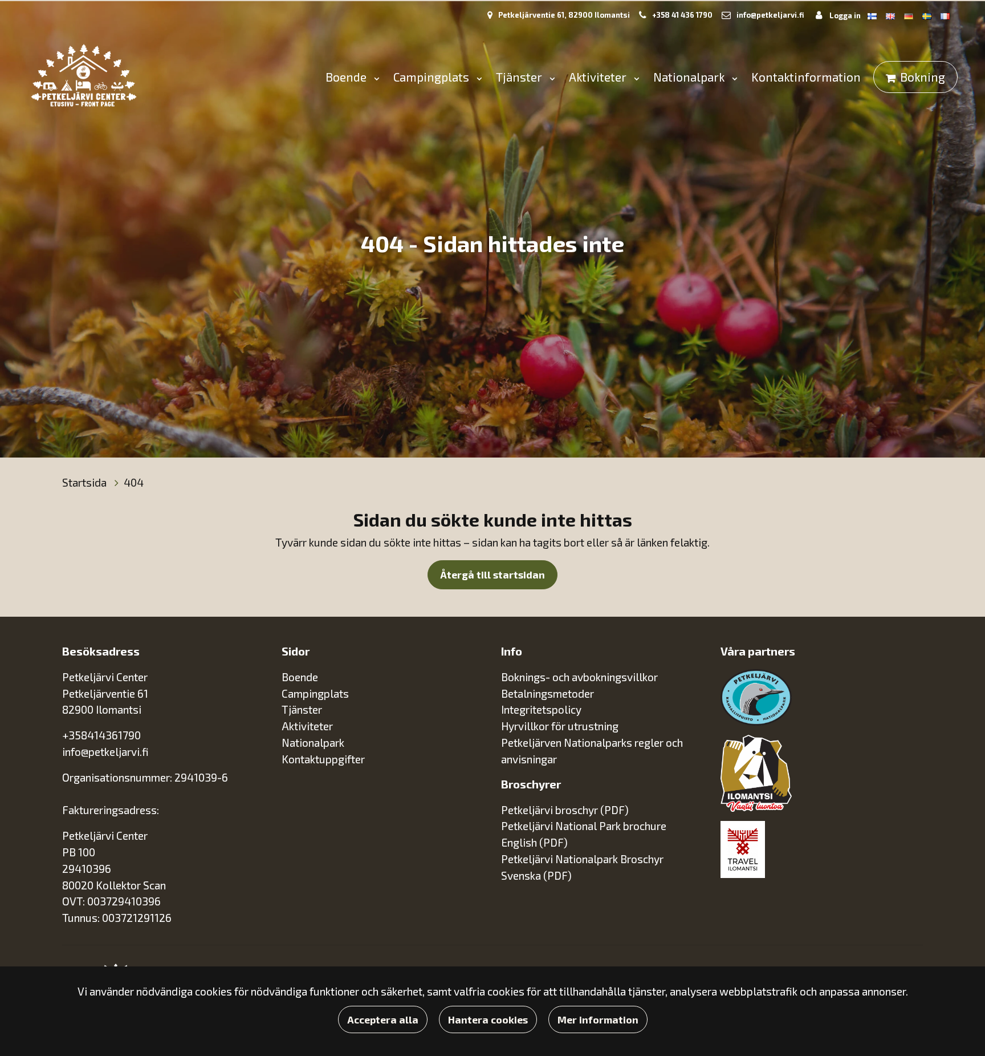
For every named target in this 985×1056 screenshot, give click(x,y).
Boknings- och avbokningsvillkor (579, 676)
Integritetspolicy (541, 709)
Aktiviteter (599, 77)
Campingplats (432, 77)
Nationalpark (690, 77)
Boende (347, 77)
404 (134, 482)
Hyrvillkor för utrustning (559, 726)
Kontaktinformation (806, 77)
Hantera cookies (488, 1019)
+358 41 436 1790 (682, 14)
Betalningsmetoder (547, 693)
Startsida (85, 482)
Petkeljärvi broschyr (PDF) (565, 809)
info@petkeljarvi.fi (770, 14)
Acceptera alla (382, 1019)
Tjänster (520, 77)
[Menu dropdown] (374, 78)
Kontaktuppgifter (323, 759)
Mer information (597, 1019)
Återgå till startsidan (492, 574)
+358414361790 (101, 735)
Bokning (922, 77)
